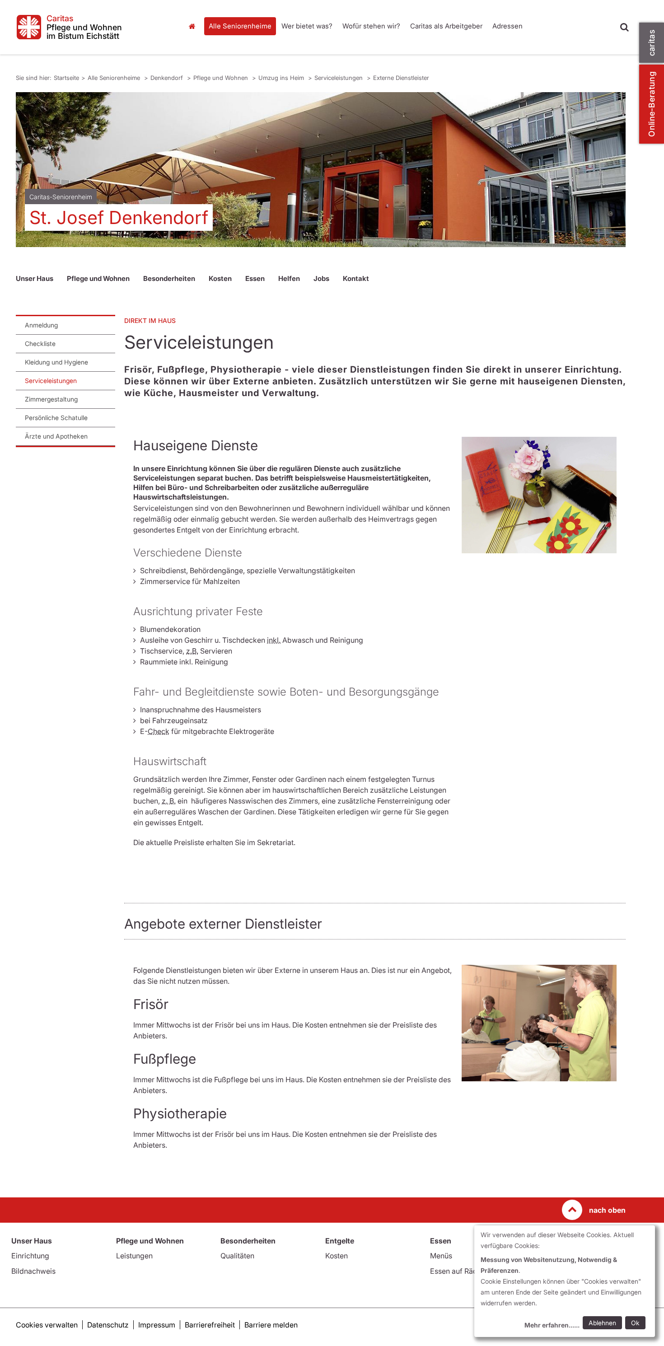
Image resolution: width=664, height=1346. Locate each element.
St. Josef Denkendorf (118, 217)
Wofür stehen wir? (371, 26)
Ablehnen (602, 1323)
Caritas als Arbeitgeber (446, 26)
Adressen (507, 26)
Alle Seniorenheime (240, 26)
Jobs (321, 278)
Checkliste (40, 343)
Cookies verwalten (47, 1324)
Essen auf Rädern (459, 1271)
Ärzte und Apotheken (56, 436)
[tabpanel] (321, 169)
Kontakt (356, 278)
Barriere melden (271, 1324)
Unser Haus (34, 278)
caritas (651, 42)
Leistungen (134, 1255)
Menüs (441, 1255)
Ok (635, 1323)
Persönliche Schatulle (56, 417)
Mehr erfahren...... (552, 1325)
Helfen (289, 278)
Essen (255, 278)
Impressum (156, 1324)
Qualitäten (237, 1255)
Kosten (220, 278)
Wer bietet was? (306, 26)
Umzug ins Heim (282, 77)
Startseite (194, 26)
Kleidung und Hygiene (56, 362)
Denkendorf (167, 77)
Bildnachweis (33, 1271)
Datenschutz (108, 1324)
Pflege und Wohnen (221, 77)
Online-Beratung (651, 104)
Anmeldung (41, 325)
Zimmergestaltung (51, 399)
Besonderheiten (169, 278)
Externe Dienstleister (401, 77)
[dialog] (564, 1281)
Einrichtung (30, 1255)
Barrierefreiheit (210, 1324)
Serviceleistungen (339, 77)
